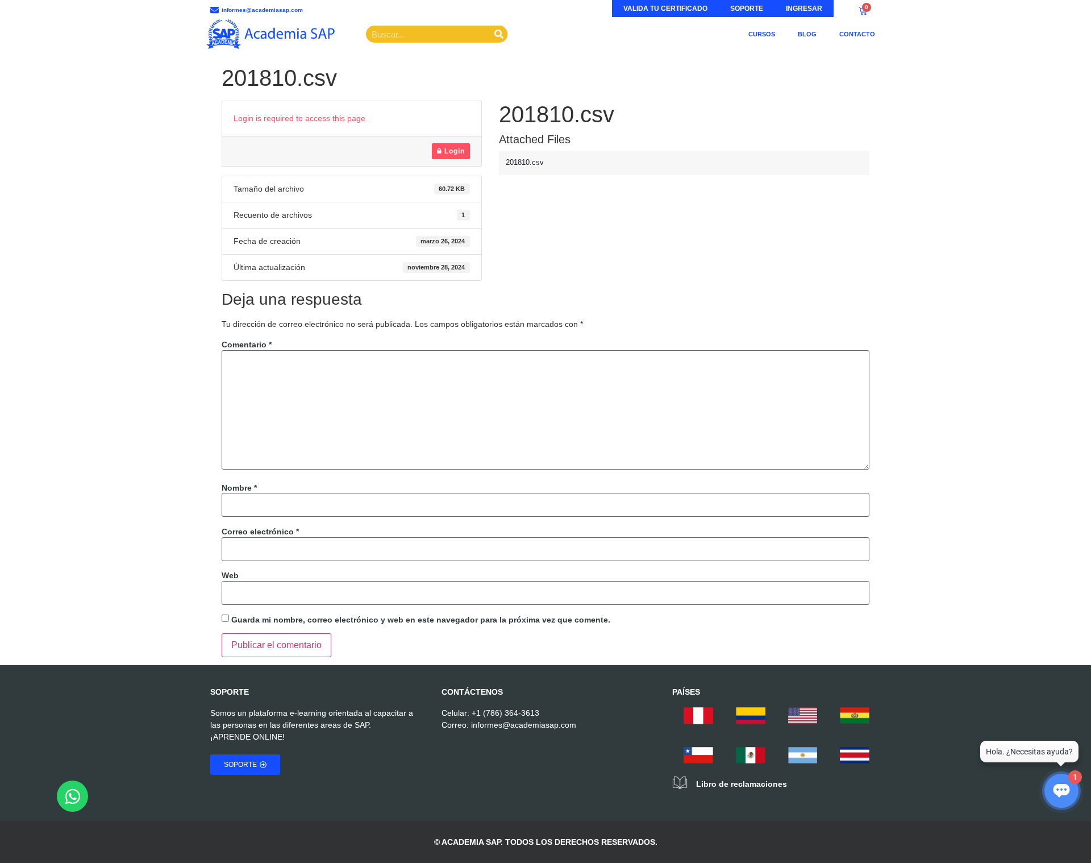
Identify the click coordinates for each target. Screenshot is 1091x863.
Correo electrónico (260, 532)
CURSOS (761, 34)
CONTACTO (857, 34)
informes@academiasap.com (523, 724)
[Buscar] (498, 34)
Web (230, 575)
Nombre (239, 488)
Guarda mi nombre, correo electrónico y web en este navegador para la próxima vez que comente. (420, 620)
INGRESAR (804, 9)
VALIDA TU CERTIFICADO (665, 9)
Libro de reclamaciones (741, 784)
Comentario (247, 344)
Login (453, 151)
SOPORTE (746, 9)
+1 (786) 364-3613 (505, 712)
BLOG (807, 34)
